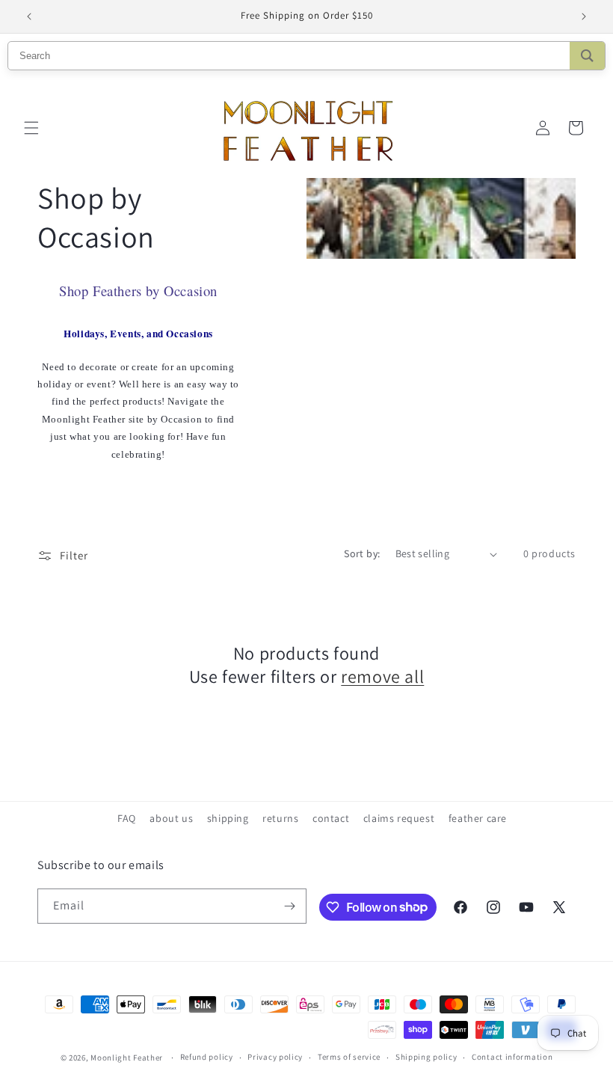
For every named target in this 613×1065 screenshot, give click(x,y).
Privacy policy (275, 1057)
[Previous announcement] (29, 16)
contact (330, 818)
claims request (398, 818)
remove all (382, 676)
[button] (31, 127)
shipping (228, 818)
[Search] (587, 56)
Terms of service (349, 1057)
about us (171, 818)
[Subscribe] (289, 906)
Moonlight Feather (126, 1057)
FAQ (126, 818)
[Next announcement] (583, 16)
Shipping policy (426, 1057)
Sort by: (362, 553)
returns (280, 818)
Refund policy (206, 1057)
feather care (478, 818)
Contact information (512, 1057)
